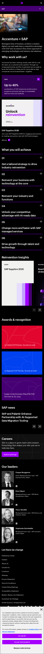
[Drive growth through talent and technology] (41, 237)
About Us (5, 563)
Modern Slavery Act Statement (13, 595)
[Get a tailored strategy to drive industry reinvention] (41, 157)
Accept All (22, 636)
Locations (5, 571)
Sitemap (5, 575)
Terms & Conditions (9, 583)
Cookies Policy (34, 629)
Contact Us (6, 567)
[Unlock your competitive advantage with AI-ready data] (41, 205)
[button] (10, 454)
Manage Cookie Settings (22, 648)
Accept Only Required (22, 642)
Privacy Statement (8, 579)
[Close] (41, 609)
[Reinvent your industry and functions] (41, 189)
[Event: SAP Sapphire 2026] (18, 283)
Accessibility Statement (10, 591)
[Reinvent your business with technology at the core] (41, 173)
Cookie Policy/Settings (10, 587)
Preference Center (8, 555)
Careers (4, 559)
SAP (3, 9)
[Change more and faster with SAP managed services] (41, 221)
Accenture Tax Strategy (10, 599)
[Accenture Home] (22, 3)
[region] (22, 630)
